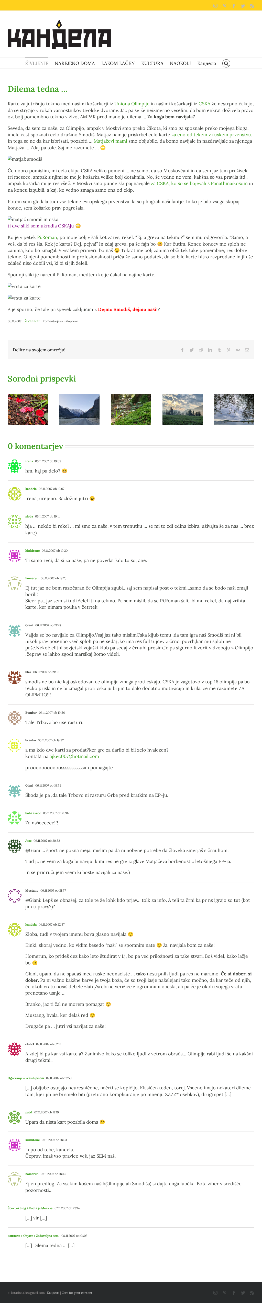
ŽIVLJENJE (32, 321)
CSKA (204, 104)
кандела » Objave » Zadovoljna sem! (33, 1236)
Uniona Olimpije (131, 104)
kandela (31, 489)
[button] (226, 62)
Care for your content (77, 1293)
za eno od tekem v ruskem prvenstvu (211, 134)
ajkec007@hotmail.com (74, 756)
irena (29, 461)
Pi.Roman (47, 237)
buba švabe (33, 813)
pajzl (28, 1112)
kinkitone (32, 550)
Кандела (53, 1293)
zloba (29, 516)
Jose (28, 841)
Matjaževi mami (110, 141)
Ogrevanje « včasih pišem (26, 1078)
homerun (32, 578)
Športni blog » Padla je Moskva (30, 1208)
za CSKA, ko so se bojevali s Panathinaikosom (199, 183)
